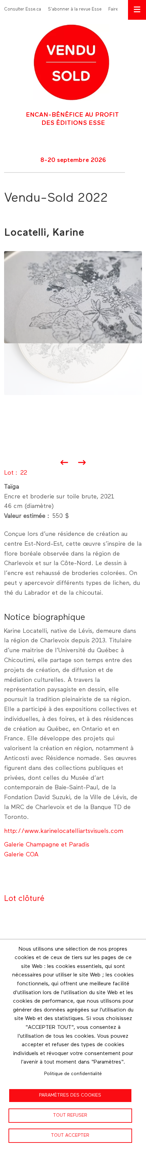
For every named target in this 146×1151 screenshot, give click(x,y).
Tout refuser (70, 1115)
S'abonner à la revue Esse (75, 9)
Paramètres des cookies (70, 1095)
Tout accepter (70, 1135)
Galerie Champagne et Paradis (46, 845)
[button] (73, 297)
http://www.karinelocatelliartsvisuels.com (63, 831)
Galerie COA (21, 855)
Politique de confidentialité (73, 1073)
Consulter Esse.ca (22, 9)
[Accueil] (71, 62)
